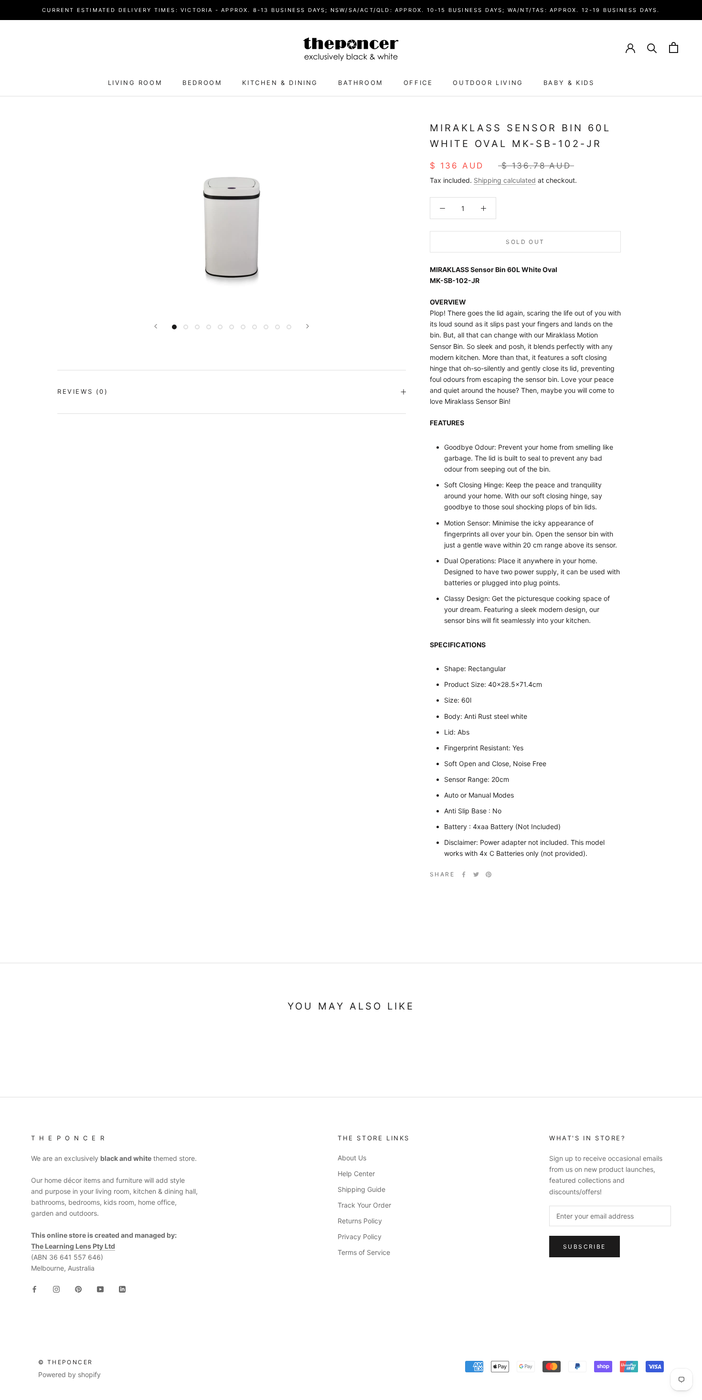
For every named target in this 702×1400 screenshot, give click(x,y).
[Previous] (155, 326)
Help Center (356, 1173)
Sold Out (525, 241)
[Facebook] (464, 874)
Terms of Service (364, 1252)
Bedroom (202, 82)
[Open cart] (673, 47)
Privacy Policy (360, 1236)
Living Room (135, 82)
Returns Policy (360, 1221)
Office (418, 82)
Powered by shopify (69, 1374)
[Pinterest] (488, 874)
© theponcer (65, 1362)
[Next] (307, 326)
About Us (352, 1158)
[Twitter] (476, 874)
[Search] (652, 47)
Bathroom (360, 82)
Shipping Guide (361, 1189)
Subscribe (584, 1246)
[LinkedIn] (122, 1288)
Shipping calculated (505, 180)
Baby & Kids (569, 82)
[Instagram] (56, 1288)
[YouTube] (100, 1288)
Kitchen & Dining (280, 82)
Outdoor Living (488, 82)
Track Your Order (364, 1205)
